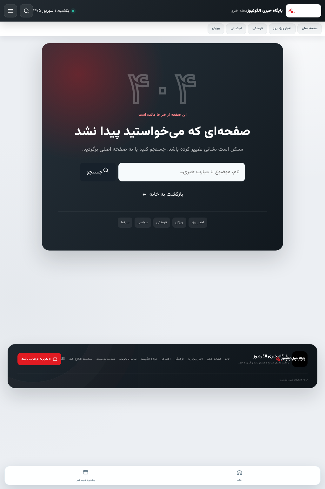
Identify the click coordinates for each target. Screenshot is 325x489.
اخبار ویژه (198, 222)
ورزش (216, 28)
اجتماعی (236, 28)
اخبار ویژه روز (282, 28)
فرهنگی (257, 28)
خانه (227, 359)
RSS (62, 359)
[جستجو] (26, 10)
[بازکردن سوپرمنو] (10, 10)
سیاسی (143, 222)
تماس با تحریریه (127, 359)
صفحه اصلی (309, 28)
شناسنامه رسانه (105, 359)
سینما (125, 222)
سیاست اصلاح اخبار (80, 359)
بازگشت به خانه (166, 194)
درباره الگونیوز (149, 359)
